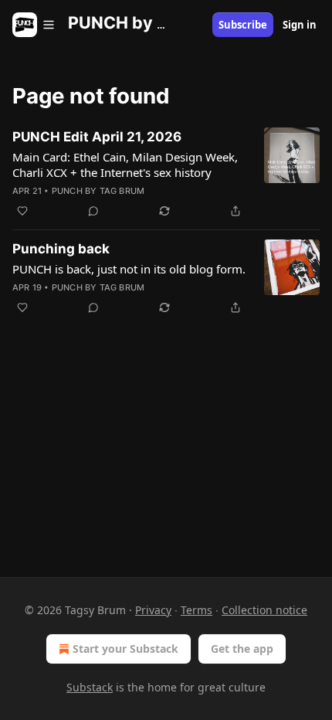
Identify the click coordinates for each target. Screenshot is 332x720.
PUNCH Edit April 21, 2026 (96, 136)
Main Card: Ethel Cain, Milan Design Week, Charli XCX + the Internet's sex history (125, 164)
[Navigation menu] (34, 24)
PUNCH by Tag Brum (98, 190)
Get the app (242, 648)
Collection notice (264, 610)
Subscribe (243, 25)
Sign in (300, 25)
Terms (196, 610)
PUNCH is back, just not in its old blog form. (129, 269)
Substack (89, 687)
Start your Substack (125, 648)
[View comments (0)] (93, 211)
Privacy (153, 610)
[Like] (22, 211)
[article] (166, 173)
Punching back (61, 248)
